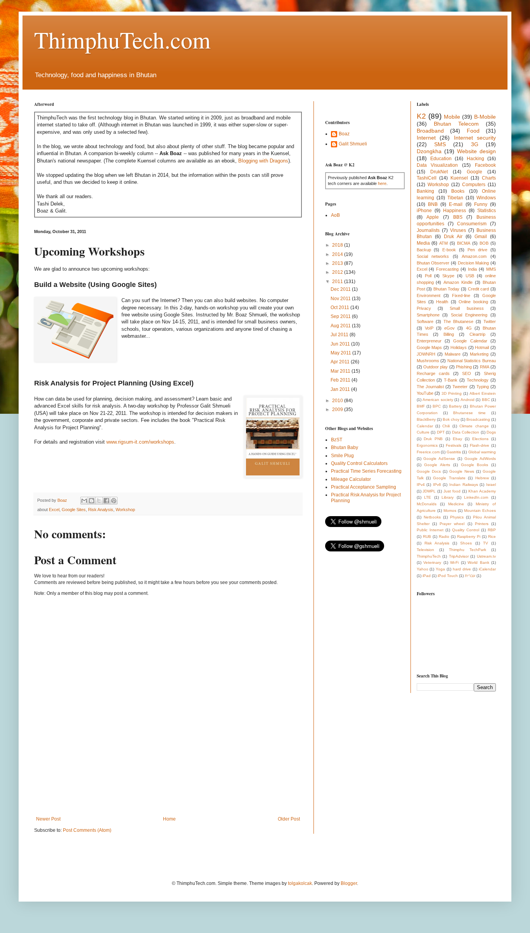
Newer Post (48, 819)
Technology (477, 380)
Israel (491, 484)
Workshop (125, 509)
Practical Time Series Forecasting (366, 471)
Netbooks (432, 517)
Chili (446, 426)
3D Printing (452, 393)
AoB (335, 215)
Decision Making (473, 263)
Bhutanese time (469, 413)
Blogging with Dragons (263, 161)
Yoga (440, 569)
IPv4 (421, 484)
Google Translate (449, 478)
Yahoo (422, 569)
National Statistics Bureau (471, 360)
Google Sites (74, 509)
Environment (428, 295)
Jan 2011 (341, 389)
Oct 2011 (340, 307)
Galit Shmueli (353, 144)
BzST (336, 439)
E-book (449, 249)
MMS (491, 269)
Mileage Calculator (351, 479)
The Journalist (430, 386)
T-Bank (450, 380)
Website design (476, 151)
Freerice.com (428, 452)
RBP (492, 530)
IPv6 (437, 484)
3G (474, 144)
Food (473, 131)
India (472, 269)
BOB (484, 243)
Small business (466, 308)
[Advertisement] (175, 789)
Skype (448, 275)
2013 (338, 263)
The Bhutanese (458, 321)
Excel (54, 509)
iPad (427, 576)
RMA (484, 367)
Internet (426, 138)
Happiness (454, 210)
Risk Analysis (100, 509)
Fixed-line (461, 295)
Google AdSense (439, 458)
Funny (480, 204)
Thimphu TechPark (467, 550)
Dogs (491, 432)
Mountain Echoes (480, 510)
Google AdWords (480, 458)
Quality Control (465, 530)
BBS (457, 217)
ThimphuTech (429, 556)
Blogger (349, 883)
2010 (338, 400)
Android (468, 399)
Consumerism (472, 223)
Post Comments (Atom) (87, 830)
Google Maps (429, 347)
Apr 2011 (341, 362)
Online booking (473, 301)
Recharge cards (433, 373)
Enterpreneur (429, 341)
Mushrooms (428, 360)
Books (457, 191)
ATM (443, 243)
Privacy (424, 308)
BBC (486, 399)
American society (438, 399)
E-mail (455, 204)
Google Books (474, 465)
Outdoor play (435, 367)
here (382, 183)
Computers (473, 184)
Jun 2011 (341, 344)
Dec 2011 (341, 289)
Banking (425, 191)
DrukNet (439, 172)
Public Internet (430, 530)
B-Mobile (485, 117)
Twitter (489, 321)
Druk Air (453, 236)
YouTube (425, 393)
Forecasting (447, 269)
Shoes (466, 543)
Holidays (458, 347)
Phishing (464, 367)
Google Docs (429, 471)
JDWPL (429, 491)
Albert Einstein (482, 393)
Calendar (425, 426)
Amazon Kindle (458, 282)
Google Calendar (470, 341)
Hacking (475, 158)
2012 (338, 272)
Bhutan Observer (433, 263)
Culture (423, 432)
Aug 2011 (341, 325)
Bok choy (451, 419)
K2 (421, 116)
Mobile (452, 117)
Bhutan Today (446, 289)
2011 (338, 281)
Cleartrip (477, 334)
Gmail (481, 236)
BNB (433, 204)
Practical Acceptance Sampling (363, 487)
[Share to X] (99, 501)
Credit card (478, 289)
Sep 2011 (341, 316)
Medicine (456, 504)
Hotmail (482, 347)
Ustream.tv (486, 556)
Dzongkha (429, 151)
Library (448, 497)
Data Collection (466, 432)
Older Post (289, 819)
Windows (486, 197)
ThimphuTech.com (122, 39)
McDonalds (426, 504)
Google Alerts (437, 465)
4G (469, 328)
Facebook (485, 165)
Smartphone (428, 315)
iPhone (424, 210)
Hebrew (482, 478)
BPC (437, 406)
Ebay (457, 439)
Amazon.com (474, 256)
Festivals (453, 445)
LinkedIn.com (476, 497)
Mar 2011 (341, 371)
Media (423, 243)
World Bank (478, 562)
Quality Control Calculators (359, 463)
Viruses (458, 230)
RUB (427, 536)
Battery (455, 406)
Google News (461, 471)
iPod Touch (448, 576)
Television (425, 550)
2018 (338, 245)
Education (441, 158)
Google (474, 172)
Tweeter (460, 386)
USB (470, 275)
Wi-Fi (454, 562)
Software (425, 321)
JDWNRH (426, 354)
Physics (457, 517)
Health (442, 301)
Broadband (430, 131)
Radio (444, 536)
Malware (453, 354)
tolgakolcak (300, 883)
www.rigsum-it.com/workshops (140, 442)
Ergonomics (427, 445)
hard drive (462, 569)
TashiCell (426, 178)
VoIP (429, 328)
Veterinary (432, 562)
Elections (480, 439)
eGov (449, 328)
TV (485, 543)
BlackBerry (426, 419)
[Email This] (84, 501)
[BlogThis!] (91, 501)
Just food (452, 491)
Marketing (479, 354)
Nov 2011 (341, 298)
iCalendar (487, 569)
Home (169, 819)
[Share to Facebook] (106, 501)
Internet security (475, 138)
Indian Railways (463, 484)
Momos (449, 510)
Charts (489, 178)
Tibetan (455, 197)
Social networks (433, 256)
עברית (470, 576)
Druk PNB (433, 439)
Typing (482, 386)
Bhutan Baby (344, 447)
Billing (448, 334)
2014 (338, 254)
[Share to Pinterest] (114, 501)
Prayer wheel (452, 524)
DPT (441, 432)
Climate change (473, 426)
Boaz (344, 133)
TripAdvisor (459, 556)
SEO (466, 373)
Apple (432, 217)
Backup (424, 249)
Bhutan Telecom (456, 124)
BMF (421, 406)
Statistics (486, 210)
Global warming (482, 452)
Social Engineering (469, 315)
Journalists (428, 230)
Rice (492, 536)
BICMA (463, 243)
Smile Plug (342, 455)
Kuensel (459, 178)
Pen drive (477, 249)
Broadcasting (478, 419)
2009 (338, 409)
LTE (427, 497)
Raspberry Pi (468, 536)
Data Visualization (437, 165)
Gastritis (454, 452)
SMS (440, 144)
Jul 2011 (340, 334)
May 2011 (341, 353)
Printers (481, 524)
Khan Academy (482, 491)
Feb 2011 (341, 380)
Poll (428, 275)
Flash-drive (479, 445)
